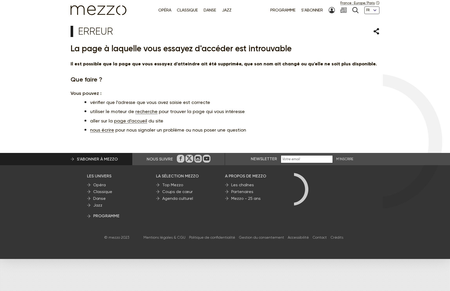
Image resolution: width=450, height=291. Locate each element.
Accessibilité (298, 237)
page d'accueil (130, 120)
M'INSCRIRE (344, 159)
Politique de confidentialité (212, 237)
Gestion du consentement (261, 237)
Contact (319, 237)
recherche (146, 111)
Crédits (336, 237)
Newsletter (264, 158)
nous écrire (102, 130)
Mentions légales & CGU (164, 237)
